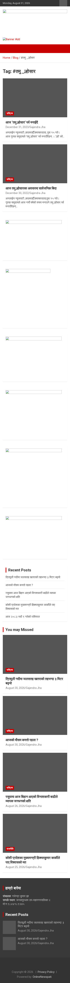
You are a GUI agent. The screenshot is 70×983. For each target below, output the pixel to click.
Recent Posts (16, 914)
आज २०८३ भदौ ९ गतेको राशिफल (23, 616)
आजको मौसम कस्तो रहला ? (19, 585)
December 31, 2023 (17, 127)
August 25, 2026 (15, 867)
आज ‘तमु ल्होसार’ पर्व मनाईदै (22, 122)
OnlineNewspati (42, 976)
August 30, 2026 (15, 687)
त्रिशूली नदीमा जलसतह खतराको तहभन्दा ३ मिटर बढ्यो (33, 577)
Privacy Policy (46, 972)
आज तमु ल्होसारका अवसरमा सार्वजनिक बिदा (31, 188)
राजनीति (10, 848)
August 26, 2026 (15, 805)
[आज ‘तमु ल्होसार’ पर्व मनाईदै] (35, 97)
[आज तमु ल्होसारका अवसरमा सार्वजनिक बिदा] (35, 163)
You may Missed (19, 629)
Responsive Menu (63, 3)
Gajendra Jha (37, 127)
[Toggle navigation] (7, 48)
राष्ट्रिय (10, 113)
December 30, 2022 (17, 193)
